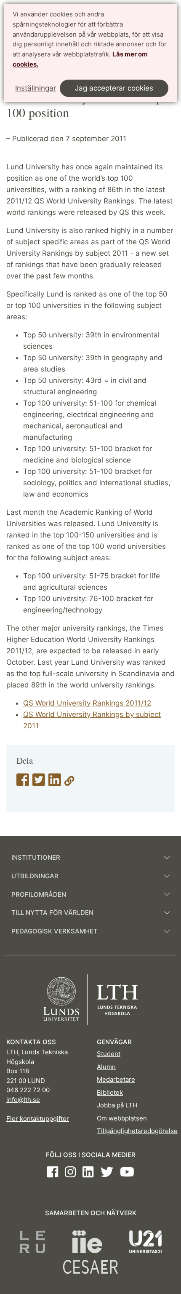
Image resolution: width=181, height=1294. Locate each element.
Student (108, 1054)
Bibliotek (110, 1092)
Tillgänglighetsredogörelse (137, 1131)
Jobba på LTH (117, 1105)
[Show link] (69, 782)
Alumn (106, 1067)
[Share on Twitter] (38, 782)
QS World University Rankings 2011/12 (87, 703)
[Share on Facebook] (22, 782)
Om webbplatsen (122, 1118)
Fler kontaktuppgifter (37, 1119)
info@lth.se (23, 1100)
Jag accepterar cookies (114, 88)
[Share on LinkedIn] (54, 782)
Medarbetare (116, 1079)
